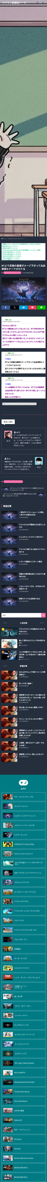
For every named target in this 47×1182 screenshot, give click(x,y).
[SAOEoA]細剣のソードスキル (11, 260)
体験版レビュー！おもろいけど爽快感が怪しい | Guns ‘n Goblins (21, 244)
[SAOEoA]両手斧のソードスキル (11, 252)
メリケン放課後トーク (14, 2)
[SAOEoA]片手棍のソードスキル (11, 256)
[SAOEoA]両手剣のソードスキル (11, 254)
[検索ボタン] (37, 2)
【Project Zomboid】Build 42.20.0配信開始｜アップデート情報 (21, 250)
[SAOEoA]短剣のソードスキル (11, 258)
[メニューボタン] (43, 2)
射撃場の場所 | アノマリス (9, 248)
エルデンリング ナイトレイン (12, 273)
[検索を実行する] (43, 615)
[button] (5, 307)
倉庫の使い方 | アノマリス (9, 246)
